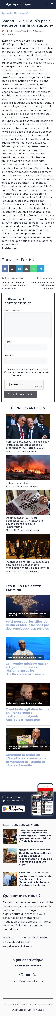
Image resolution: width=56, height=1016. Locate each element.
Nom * (8, 341)
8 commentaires (29, 486)
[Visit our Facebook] (21, 974)
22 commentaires (30, 530)
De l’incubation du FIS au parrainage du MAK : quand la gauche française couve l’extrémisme (24, 522)
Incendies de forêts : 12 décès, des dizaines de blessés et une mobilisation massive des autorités (27, 564)
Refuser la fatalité (17, 483)
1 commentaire (28, 451)
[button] (47, 4)
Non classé (21, 13)
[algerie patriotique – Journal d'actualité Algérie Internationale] (18, 4)
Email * (8, 355)
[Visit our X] (35, 974)
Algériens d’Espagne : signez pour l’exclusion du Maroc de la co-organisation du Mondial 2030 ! (27, 444)
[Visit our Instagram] (28, 974)
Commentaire (13, 310)
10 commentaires (30, 571)
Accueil (6, 13)
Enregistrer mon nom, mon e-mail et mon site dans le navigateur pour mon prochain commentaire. (28, 372)
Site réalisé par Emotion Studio (28, 1010)
